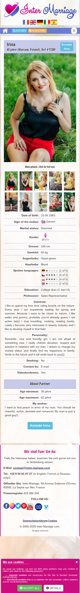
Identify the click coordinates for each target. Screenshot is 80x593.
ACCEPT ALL (31, 588)
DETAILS (55, 588)
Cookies (52, 520)
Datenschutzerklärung (35, 520)
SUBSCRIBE (38, 30)
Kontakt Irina (67, 46)
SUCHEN (20, 30)
